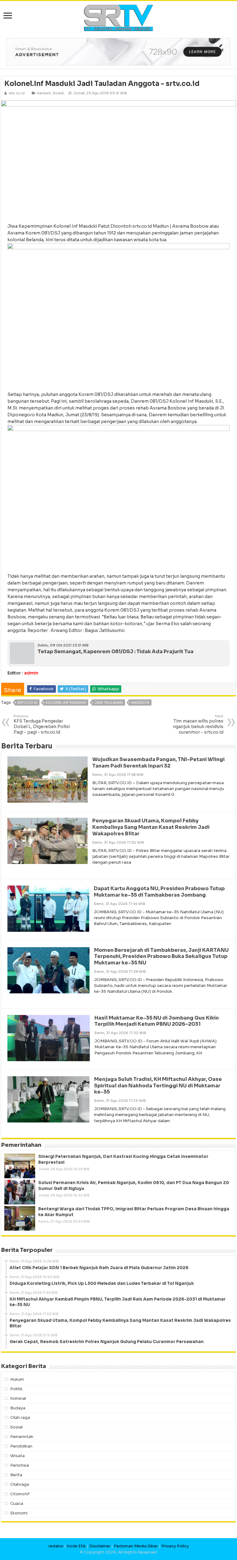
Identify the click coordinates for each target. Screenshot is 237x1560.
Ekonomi (18, 1513)
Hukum (17, 1379)
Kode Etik (76, 1546)
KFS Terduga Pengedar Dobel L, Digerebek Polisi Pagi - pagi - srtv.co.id (42, 724)
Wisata (17, 1455)
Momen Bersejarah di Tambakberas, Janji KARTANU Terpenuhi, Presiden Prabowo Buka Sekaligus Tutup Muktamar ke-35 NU (161, 956)
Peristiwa (19, 1465)
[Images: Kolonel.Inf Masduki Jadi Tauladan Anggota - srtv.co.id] (118, 158)
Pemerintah (21, 1436)
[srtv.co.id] (118, 17)
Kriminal (18, 1398)
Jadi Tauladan (108, 702)
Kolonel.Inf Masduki (66, 702)
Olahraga (19, 1484)
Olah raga (20, 1417)
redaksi (55, 1546)
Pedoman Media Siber (136, 1546)
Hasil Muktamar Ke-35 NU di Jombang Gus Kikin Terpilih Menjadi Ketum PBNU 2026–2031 (156, 1021)
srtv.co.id (27, 702)
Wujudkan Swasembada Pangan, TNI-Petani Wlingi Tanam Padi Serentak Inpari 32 (158, 762)
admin (31, 673)
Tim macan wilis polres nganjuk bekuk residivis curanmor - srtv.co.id (198, 724)
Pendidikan (21, 1446)
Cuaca (16, 1503)
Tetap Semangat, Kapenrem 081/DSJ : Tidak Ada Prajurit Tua (115, 651)
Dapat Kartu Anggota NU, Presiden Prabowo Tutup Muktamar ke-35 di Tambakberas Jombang (159, 891)
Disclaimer (99, 1546)
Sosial (58, 93)
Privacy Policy (175, 1546)
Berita (16, 1474)
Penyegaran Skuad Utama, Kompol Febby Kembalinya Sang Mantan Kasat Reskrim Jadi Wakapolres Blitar (151, 827)
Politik (16, 1388)
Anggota (140, 702)
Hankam (44, 93)
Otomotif (20, 1494)
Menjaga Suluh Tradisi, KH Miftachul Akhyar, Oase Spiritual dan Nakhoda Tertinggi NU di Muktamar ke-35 (158, 1085)
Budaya (17, 1408)
